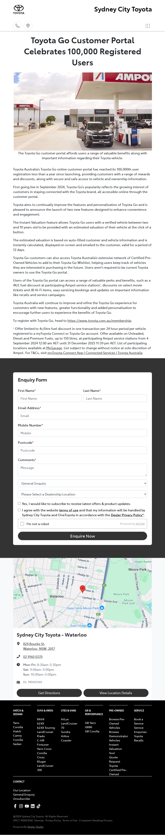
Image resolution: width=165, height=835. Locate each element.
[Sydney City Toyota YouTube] (28, 806)
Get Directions (49, 693)
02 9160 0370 (32, 656)
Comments (27, 459)
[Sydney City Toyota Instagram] (22, 806)
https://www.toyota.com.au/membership (99, 320)
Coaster (66, 740)
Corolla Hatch (18, 729)
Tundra (65, 732)
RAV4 (40, 719)
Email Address (29, 408)
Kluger (41, 761)
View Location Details (116, 693)
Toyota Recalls (138, 738)
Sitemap (39, 820)
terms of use (68, 510)
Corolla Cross (42, 755)
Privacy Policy (53, 820)
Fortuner (43, 744)
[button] (148, 26)
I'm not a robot (38, 523)
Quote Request (114, 759)
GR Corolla (92, 731)
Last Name (92, 390)
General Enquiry (24, 794)
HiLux (65, 719)
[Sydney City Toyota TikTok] (39, 806)
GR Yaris (90, 723)
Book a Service (138, 721)
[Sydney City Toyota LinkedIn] (33, 806)
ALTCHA (140, 523)
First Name (27, 390)
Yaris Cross (44, 749)
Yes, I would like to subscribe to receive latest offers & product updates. (76, 503)
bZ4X (40, 723)
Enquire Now (82, 536)
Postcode (26, 442)
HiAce (65, 736)
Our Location (22, 790)
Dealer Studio (36, 826)
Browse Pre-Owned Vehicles (117, 723)
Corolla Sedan (18, 742)
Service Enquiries (140, 730)
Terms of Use (70, 820)
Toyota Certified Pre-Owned (118, 770)
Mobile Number (30, 425)
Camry (17, 735)
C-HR (40, 740)
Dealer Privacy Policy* (127, 515)
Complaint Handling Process (95, 820)
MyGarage (54, 348)
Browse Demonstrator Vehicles (118, 736)
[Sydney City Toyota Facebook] (16, 806)
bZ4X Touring (46, 728)
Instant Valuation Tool (115, 748)
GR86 (88, 727)
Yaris (16, 723)
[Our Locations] (28, 26)
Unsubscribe (21, 799)
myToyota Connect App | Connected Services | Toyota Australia (94, 352)
